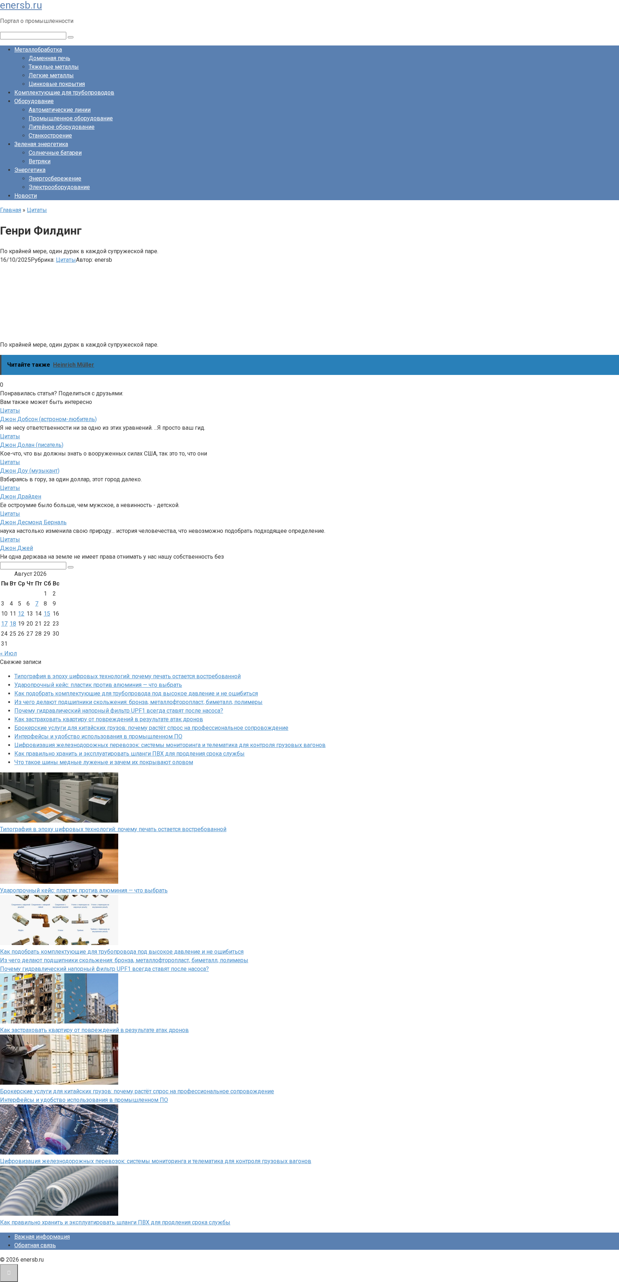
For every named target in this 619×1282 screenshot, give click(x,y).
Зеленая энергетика (41, 144)
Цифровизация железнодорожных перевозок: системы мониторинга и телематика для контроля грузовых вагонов (170, 745)
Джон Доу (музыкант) (29, 470)
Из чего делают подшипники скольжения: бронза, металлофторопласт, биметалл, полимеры (138, 702)
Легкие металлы (51, 75)
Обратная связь (35, 1245)
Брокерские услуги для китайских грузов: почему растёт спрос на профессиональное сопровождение (151, 727)
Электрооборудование (59, 187)
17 (4, 623)
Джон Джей (16, 548)
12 (21, 613)
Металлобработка (38, 49)
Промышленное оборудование (71, 118)
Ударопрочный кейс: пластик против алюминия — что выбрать (98, 684)
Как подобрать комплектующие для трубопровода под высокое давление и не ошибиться (136, 693)
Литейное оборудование (62, 127)
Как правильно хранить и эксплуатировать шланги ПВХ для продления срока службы (129, 753)
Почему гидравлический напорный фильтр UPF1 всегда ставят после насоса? (118, 710)
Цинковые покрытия (57, 84)
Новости (25, 195)
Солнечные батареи (55, 152)
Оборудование (34, 101)
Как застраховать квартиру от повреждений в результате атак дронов (108, 719)
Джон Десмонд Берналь (33, 522)
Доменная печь (49, 58)
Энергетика (29, 170)
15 (47, 613)
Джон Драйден (20, 496)
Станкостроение (50, 135)
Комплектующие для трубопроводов (64, 92)
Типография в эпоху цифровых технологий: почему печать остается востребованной (127, 676)
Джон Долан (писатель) (31, 445)
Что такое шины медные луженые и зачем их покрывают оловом (103, 762)
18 (13, 623)
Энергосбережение (55, 178)
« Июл (8, 653)
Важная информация (42, 1236)
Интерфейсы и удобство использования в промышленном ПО (98, 736)
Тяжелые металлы (54, 66)
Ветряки (40, 161)
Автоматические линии (60, 109)
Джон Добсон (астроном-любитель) (48, 419)
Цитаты (66, 259)
